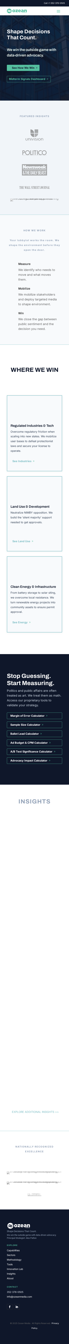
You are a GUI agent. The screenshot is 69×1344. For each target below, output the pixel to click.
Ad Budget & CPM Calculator (29, 742)
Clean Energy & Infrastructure (33, 586)
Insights (11, 1273)
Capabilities (13, 1250)
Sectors (11, 1255)
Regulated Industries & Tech (32, 425)
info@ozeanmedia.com (19, 1296)
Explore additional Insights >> (35, 1112)
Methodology (14, 1259)
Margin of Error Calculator (27, 715)
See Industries (21, 461)
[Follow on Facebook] (10, 1307)
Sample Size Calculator (25, 724)
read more (22, 917)
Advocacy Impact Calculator (28, 760)
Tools (10, 1264)
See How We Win (23, 67)
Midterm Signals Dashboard (27, 79)
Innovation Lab (15, 1269)
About (10, 1278)
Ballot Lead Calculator (24, 733)
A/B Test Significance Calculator (31, 751)
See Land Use (21, 541)
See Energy (20, 622)
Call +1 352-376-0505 (54, 3)
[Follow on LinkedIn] (17, 1307)
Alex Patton (31, 1238)
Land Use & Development (30, 506)
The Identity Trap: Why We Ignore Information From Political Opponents (33, 954)
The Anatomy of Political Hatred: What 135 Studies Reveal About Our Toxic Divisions (33, 852)
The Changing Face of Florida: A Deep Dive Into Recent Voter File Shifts (33, 1036)
